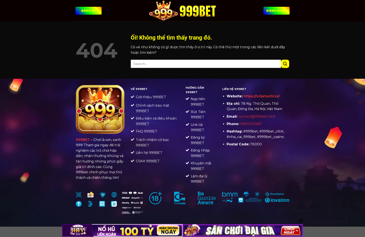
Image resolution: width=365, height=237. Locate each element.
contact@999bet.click (256, 116)
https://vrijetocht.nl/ (262, 96)
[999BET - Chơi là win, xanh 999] (182, 11)
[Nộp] (285, 64)
